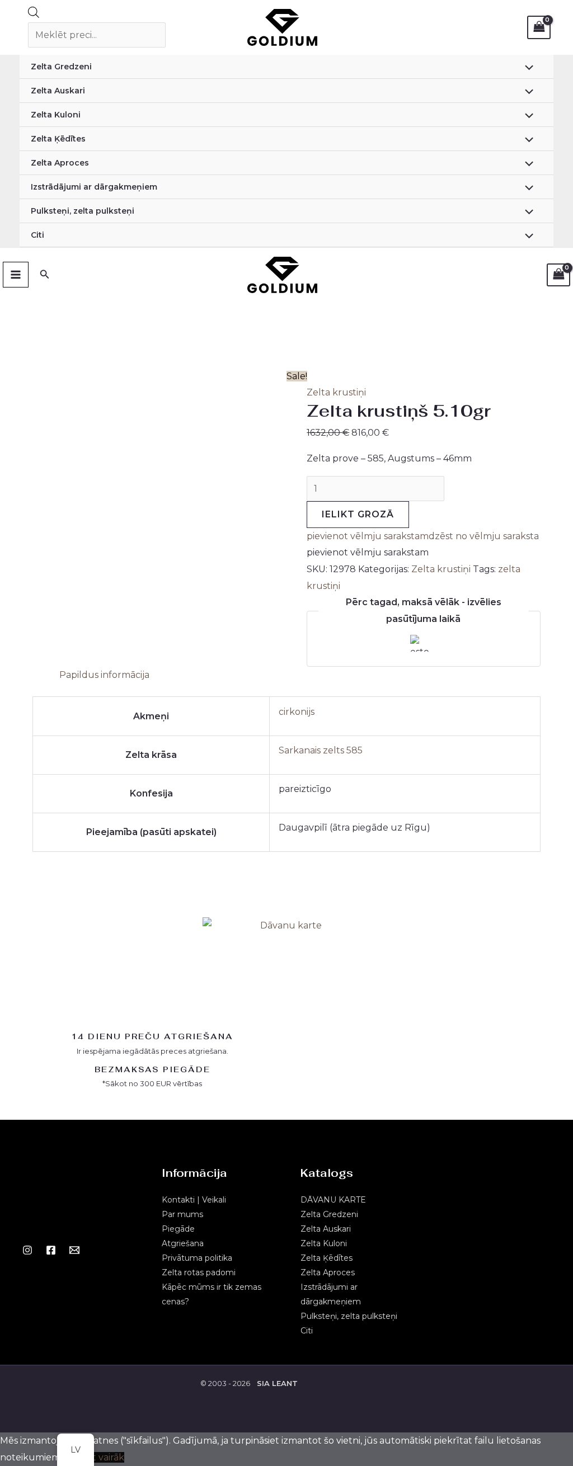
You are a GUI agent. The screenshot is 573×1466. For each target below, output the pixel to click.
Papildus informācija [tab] (104, 675)
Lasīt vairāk (100, 1457)
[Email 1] (74, 1250)
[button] (423, 536)
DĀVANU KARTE (333, 1200)
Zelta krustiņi (336, 392)
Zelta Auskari (58, 91)
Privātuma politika (197, 1258)
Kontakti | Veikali (194, 1200)
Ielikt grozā (358, 514)
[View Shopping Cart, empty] (539, 27)
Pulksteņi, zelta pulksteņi (82, 211)
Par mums (182, 1214)
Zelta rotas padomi (199, 1272)
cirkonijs (296, 711)
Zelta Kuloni (56, 115)
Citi (37, 235)
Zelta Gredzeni (61, 67)
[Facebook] (51, 1250)
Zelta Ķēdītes (58, 139)
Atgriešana (183, 1243)
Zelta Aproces (60, 163)
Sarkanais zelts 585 (321, 750)
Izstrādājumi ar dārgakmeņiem (94, 187)
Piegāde (178, 1229)
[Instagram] (27, 1250)
